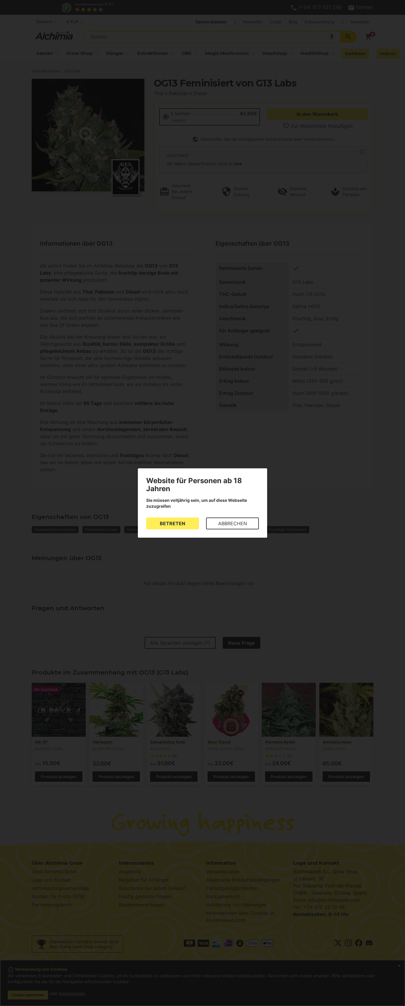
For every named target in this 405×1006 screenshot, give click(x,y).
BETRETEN (172, 523)
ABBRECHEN (232, 523)
